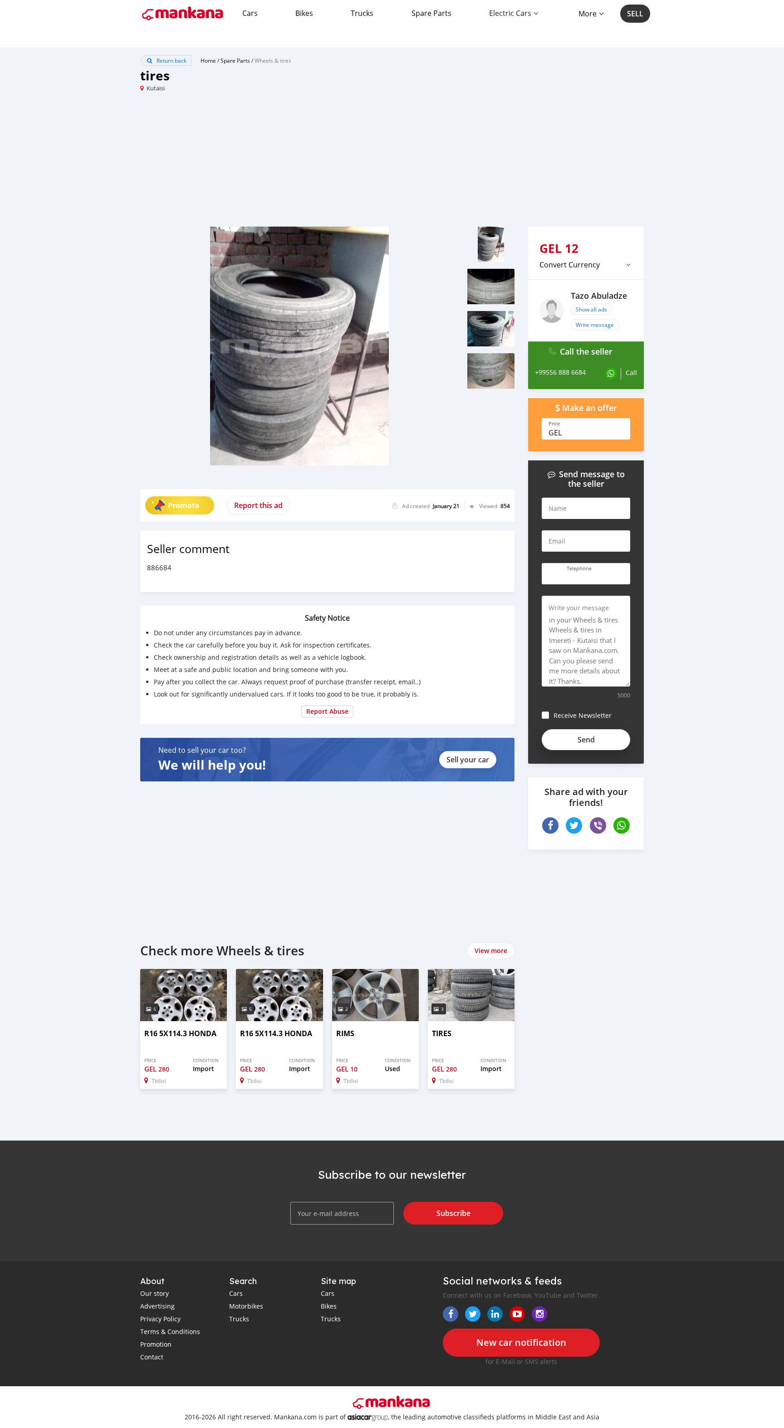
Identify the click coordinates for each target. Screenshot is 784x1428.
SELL (635, 14)
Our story (154, 1293)
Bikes (304, 13)
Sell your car (467, 760)
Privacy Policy (160, 1318)
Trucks (362, 13)
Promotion (156, 1344)
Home (208, 60)
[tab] (585, 264)
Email (557, 541)
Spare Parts (431, 13)
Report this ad (258, 505)
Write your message (579, 607)
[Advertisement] (266, 163)
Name (558, 508)
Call (631, 372)
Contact (151, 1357)
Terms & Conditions (170, 1331)
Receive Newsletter (583, 715)
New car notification (521, 1342)
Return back (170, 60)
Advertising (157, 1306)
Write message (595, 324)
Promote (183, 505)
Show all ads (591, 309)
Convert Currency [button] (569, 265)
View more (491, 950)
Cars (250, 13)
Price (554, 423)
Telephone (579, 568)
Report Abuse (327, 711)
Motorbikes (246, 1306)
